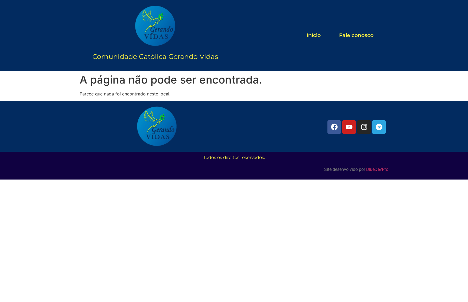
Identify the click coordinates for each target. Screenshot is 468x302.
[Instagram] (364, 127)
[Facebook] (334, 127)
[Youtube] (349, 127)
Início (314, 35)
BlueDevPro (377, 169)
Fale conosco (356, 35)
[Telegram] (379, 127)
